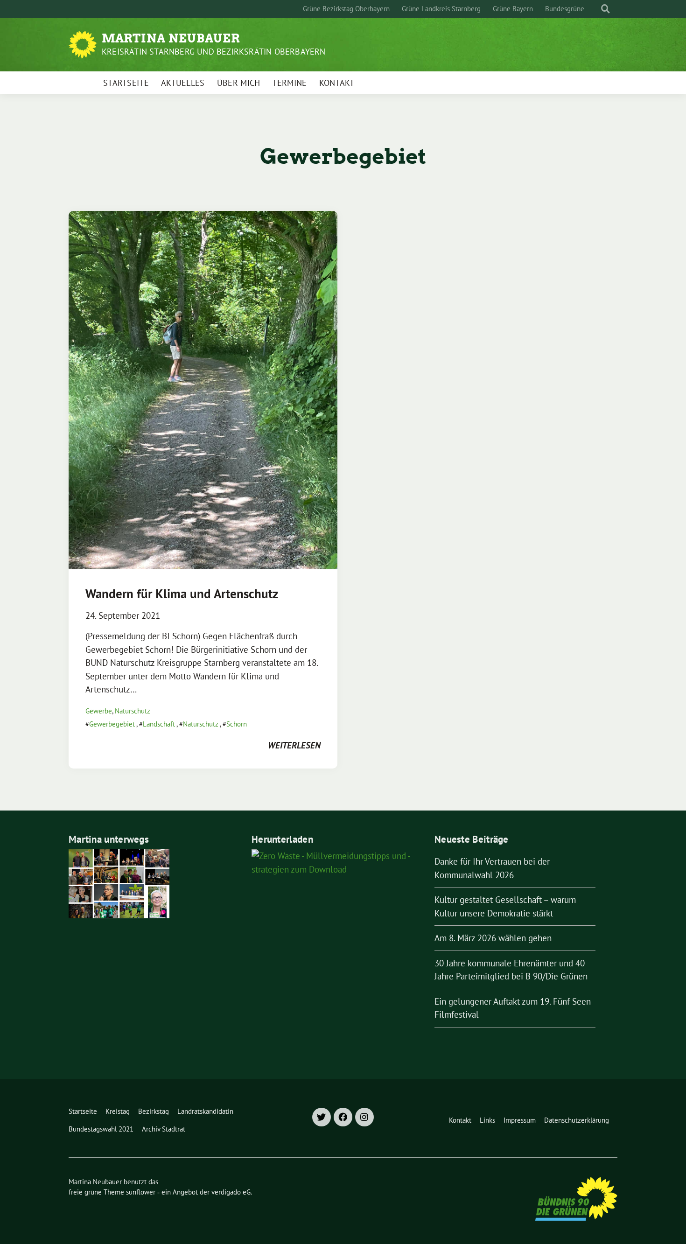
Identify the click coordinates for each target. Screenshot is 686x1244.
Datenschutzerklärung (576, 1120)
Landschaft (159, 724)
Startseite (126, 82)
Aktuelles (183, 82)
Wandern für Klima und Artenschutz (181, 593)
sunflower (140, 1192)
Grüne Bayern (513, 8)
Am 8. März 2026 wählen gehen (493, 937)
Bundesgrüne (564, 8)
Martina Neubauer (171, 38)
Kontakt (337, 82)
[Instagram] (364, 1117)
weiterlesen (294, 745)
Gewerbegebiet (112, 724)
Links (487, 1120)
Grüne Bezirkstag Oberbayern (346, 8)
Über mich (238, 82)
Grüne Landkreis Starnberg (441, 8)
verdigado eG (231, 1192)
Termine (289, 82)
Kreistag (117, 1111)
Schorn (236, 724)
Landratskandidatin (205, 1111)
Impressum (520, 1120)
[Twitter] (321, 1117)
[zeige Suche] (605, 9)
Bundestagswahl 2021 (101, 1129)
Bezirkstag (153, 1111)
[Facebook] (343, 1117)
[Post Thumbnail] (203, 389)
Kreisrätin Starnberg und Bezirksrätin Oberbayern (214, 51)
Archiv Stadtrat (163, 1129)
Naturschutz (132, 710)
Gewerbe (98, 710)
